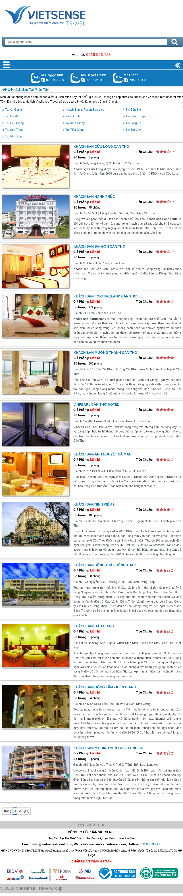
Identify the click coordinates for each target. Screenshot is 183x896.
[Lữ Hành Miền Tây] (4, 89)
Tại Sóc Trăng (14, 129)
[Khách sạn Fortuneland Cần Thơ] (35, 316)
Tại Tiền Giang (74, 129)
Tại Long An (133, 123)
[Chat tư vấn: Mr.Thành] (125, 80)
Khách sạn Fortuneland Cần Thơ (105, 296)
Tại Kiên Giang (75, 123)
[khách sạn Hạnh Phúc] (35, 216)
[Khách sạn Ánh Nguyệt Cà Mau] (35, 474)
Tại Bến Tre (133, 109)
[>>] (26, 811)
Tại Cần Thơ (73, 116)
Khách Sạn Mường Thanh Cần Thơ (105, 352)
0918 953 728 (98, 54)
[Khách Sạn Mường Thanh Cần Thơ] (35, 372)
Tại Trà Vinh (133, 129)
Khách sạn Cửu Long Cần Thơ (101, 146)
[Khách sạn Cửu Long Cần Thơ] (35, 166)
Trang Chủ (56, 14)
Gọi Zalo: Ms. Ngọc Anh (36, 78)
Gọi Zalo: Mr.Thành (118, 78)
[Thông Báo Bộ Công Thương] (117, 880)
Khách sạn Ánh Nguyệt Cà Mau (102, 454)
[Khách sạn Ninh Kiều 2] (35, 524)
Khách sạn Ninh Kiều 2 (93, 504)
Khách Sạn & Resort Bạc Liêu (84, 109)
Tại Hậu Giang (14, 123)
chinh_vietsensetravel (83, 80)
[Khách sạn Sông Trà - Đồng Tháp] (35, 585)
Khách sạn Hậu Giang (93, 626)
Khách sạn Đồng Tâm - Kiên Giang (104, 687)
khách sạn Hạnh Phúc (94, 196)
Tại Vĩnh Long (14, 136)
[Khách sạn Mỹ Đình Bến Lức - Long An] (35, 767)
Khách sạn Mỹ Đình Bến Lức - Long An (108, 748)
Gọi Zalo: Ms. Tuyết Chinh (75, 78)
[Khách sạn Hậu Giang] (35, 646)
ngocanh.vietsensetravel (43, 80)
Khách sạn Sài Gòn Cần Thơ (99, 246)
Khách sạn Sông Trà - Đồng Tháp (104, 565)
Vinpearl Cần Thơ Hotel (96, 404)
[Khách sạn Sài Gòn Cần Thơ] (35, 266)
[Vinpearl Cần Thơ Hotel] (35, 424)
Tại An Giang (13, 109)
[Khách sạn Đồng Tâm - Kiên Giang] (35, 707)
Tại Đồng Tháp (135, 116)
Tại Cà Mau (12, 116)
